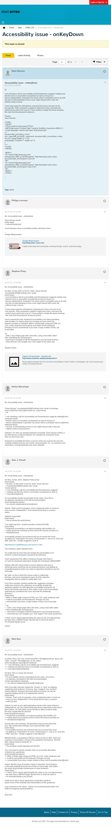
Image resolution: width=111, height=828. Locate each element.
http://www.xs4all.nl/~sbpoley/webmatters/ (39, 358)
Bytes (46, 812)
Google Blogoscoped (30, 241)
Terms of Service (88, 812)
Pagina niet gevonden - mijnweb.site (36, 356)
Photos (40, 55)
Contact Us (63, 812)
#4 (105, 398)
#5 (105, 471)
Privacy (74, 812)
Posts (8, 55)
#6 (105, 650)
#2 (105, 212)
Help (54, 812)
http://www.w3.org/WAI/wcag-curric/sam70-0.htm (23, 545)
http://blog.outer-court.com (33, 243)
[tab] (8, 55)
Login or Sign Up (97, 2)
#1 (105, 82)
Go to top (103, 812)
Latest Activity (24, 55)
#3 (105, 283)
